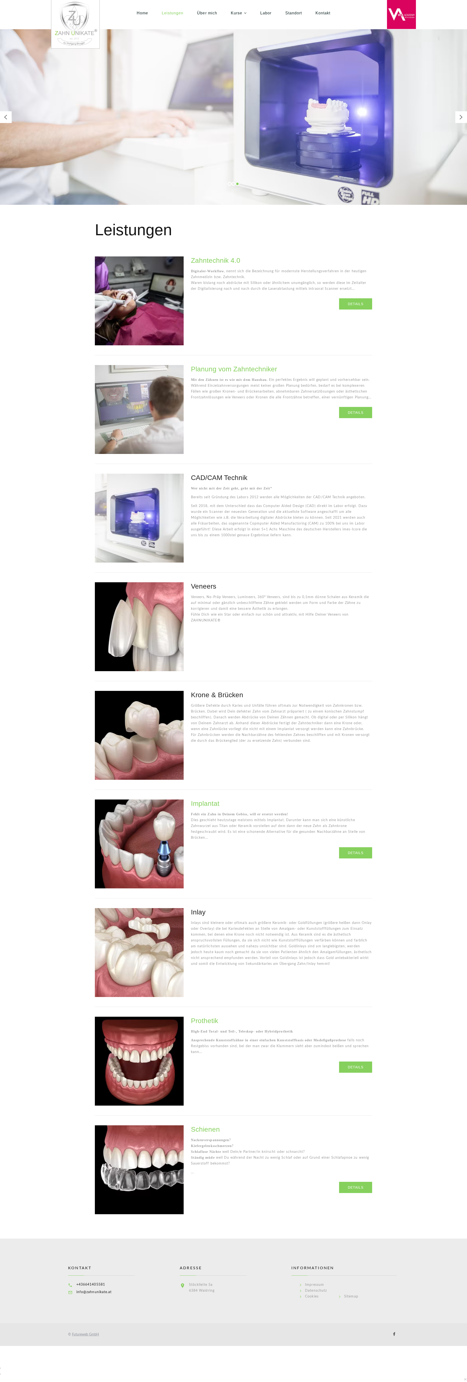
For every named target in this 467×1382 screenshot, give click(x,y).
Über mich (207, 13)
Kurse (236, 13)
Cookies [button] (311, 1296)
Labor (265, 13)
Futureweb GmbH (85, 1334)
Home (142, 13)
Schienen (205, 1129)
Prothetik (204, 1021)
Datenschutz (316, 1290)
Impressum (314, 1285)
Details (355, 304)
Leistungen (173, 13)
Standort (293, 13)
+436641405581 (90, 1284)
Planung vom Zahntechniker (234, 369)
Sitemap (351, 1296)
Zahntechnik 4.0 (215, 260)
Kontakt (322, 13)
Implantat (205, 803)
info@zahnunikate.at (94, 1292)
